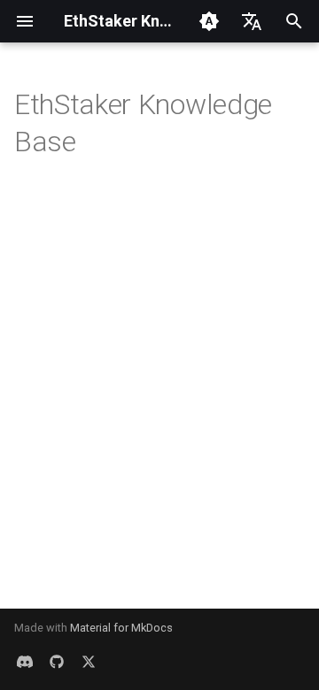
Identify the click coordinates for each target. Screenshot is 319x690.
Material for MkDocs (121, 627)
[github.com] (57, 662)
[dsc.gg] (25, 662)
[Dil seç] (251, 21)
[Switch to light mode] (209, 21)
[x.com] (88, 662)
